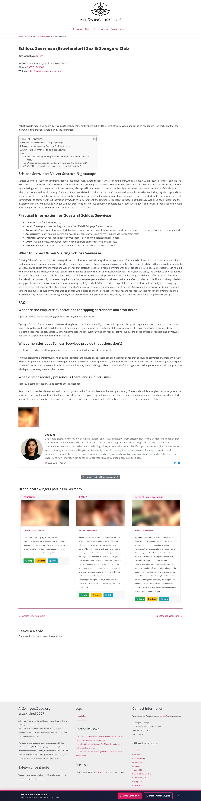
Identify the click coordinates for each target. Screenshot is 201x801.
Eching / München (38, 530)
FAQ (24, 153)
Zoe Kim (38, 55)
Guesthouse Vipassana (168, 615)
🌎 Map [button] (29, 560)
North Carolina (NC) (139, 778)
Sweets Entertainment (32, 615)
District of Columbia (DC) (141, 774)
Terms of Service (81, 720)
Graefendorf (45, 36)
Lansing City (137, 781)
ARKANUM (29, 496)
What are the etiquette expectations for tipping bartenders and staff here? (58, 158)
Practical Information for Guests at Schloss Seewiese (46, 146)
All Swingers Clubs (100, 20)
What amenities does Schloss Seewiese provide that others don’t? (57, 163)
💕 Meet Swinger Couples (158, 795)
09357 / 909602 (35, 67)
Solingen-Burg (148, 530)
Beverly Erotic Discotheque (149, 496)
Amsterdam (136, 751)
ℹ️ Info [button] (52, 560)
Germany (35, 36)
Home (20, 36)
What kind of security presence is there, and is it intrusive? (54, 166)
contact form (165, 716)
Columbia (136, 766)
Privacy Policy (80, 716)
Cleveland (136, 754)
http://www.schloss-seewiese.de (46, 71)
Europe (27, 36)
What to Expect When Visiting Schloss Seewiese (44, 149)
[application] (126, 29)
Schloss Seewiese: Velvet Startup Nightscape (42, 142)
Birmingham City (138, 758)
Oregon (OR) (137, 770)
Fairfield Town (137, 762)
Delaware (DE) (137, 785)
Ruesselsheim (92, 530)
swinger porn (102, 772)
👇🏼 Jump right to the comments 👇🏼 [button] (100, 476)
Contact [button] (41, 560)
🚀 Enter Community (129, 795)
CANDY (83, 496)
